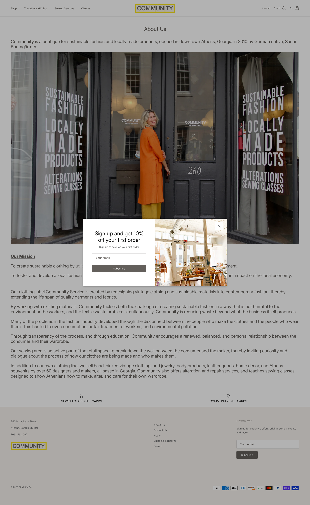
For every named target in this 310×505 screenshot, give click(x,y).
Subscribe (119, 268)
